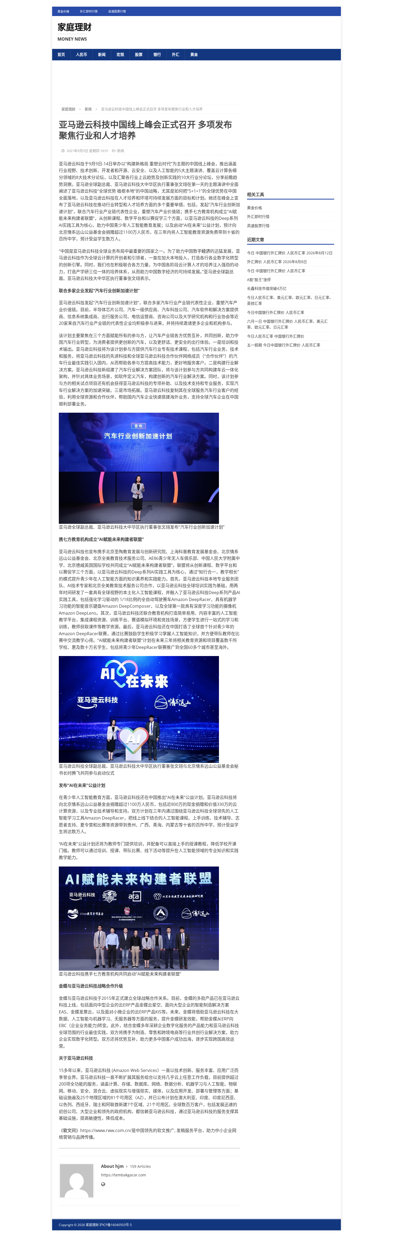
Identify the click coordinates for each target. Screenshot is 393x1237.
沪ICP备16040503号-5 (115, 1225)
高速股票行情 (117, 11)
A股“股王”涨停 (259, 279)
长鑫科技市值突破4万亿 (267, 288)
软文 (67, 1130)
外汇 (175, 54)
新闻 (102, 54)
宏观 (120, 54)
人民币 (81, 54)
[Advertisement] (196, 78)
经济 (206, 251)
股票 (138, 54)
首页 (61, 54)
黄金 (194, 54)
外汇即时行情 (89, 11)
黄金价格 (63, 11)
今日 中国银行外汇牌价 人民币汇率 (276, 270)
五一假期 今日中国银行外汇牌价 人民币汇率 (283, 345)
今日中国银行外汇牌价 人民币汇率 (275, 312)
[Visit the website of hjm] (103, 1184)
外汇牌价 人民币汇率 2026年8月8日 (277, 261)
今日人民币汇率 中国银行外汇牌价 (275, 336)
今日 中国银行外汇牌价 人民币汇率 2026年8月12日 (290, 252)
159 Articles (140, 1166)
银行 (157, 54)
